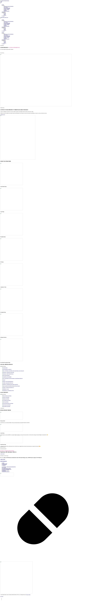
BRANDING (4, 470)
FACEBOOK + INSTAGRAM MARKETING (9, 466)
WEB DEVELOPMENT (5, 471)
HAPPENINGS (4, 464)
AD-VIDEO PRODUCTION (6, 468)
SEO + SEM (4, 467)
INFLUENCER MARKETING (6, 469)
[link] (43, 517)
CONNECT (4, 465)
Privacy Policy (28, 594)
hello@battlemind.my (3, 461)
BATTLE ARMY (4, 463)
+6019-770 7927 (2, 459)
